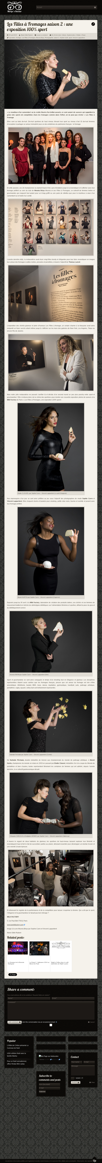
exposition (12, 37)
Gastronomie (71, 35)
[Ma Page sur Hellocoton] (48, 1056)
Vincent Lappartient (79, 37)
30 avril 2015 (13, 35)
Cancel (92, 1022)
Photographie (49, 37)
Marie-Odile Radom (27, 35)
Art (52, 35)
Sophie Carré (64, 37)
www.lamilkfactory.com (15, 925)
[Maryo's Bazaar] (19, 7)
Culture (64, 35)
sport (70, 37)
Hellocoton (56, 1059)
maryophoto (47, 1059)
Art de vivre (57, 35)
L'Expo (83, 35)
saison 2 (56, 37)
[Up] (94, 1159)
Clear (93, 1082)
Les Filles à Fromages (28, 37)
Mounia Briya (40, 37)
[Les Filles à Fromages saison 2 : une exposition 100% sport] (51, 108)
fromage (18, 37)
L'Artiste (78, 35)
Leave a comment (42, 35)
